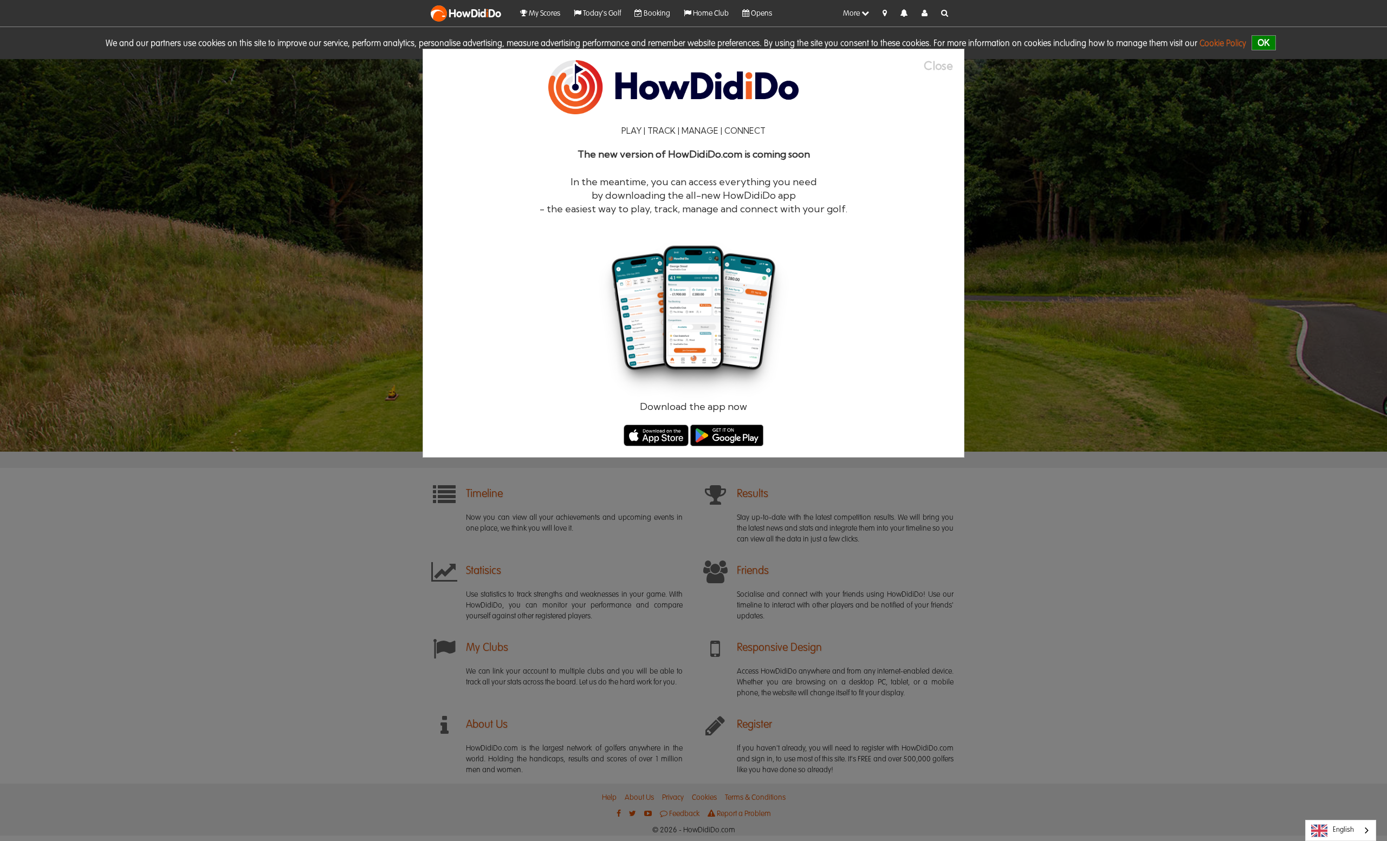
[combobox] (1340, 830)
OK (1264, 42)
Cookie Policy (1223, 44)
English (1343, 829)
